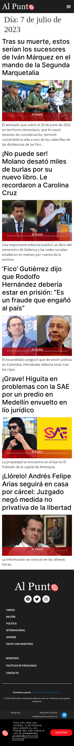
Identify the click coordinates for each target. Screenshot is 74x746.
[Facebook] (28, 599)
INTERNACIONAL (15, 630)
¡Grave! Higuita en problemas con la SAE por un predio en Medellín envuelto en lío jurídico (35, 394)
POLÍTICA (11, 623)
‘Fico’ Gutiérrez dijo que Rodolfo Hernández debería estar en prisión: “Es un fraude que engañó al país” (36, 288)
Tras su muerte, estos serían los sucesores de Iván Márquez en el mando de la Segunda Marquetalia (36, 57)
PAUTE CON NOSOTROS (19, 644)
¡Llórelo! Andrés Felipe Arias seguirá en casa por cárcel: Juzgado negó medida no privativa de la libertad (36, 491)
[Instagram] (46, 599)
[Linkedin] (64, 715)
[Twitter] (37, 599)
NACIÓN (10, 616)
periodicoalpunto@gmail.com (46, 692)
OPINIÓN (11, 637)
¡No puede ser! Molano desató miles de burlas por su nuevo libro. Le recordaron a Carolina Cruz (35, 173)
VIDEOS (10, 610)
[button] (68, 6)
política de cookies (25, 737)
